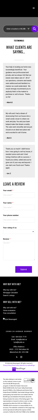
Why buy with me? (9, 290)
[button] (17, 357)
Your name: (7, 203)
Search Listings (9, 295)
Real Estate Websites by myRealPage (23, 365)
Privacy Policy (7, 365)
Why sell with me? (9, 308)
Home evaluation (9, 310)
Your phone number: (11, 215)
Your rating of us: (10, 228)
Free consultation (9, 313)
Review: (6, 239)
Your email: (7, 190)
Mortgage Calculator (10, 293)
